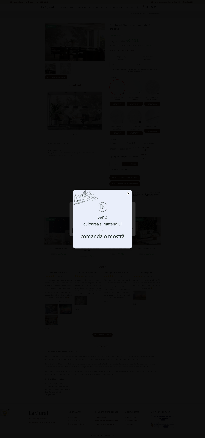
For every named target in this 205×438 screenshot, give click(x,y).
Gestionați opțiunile (118, 231)
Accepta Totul (87, 231)
